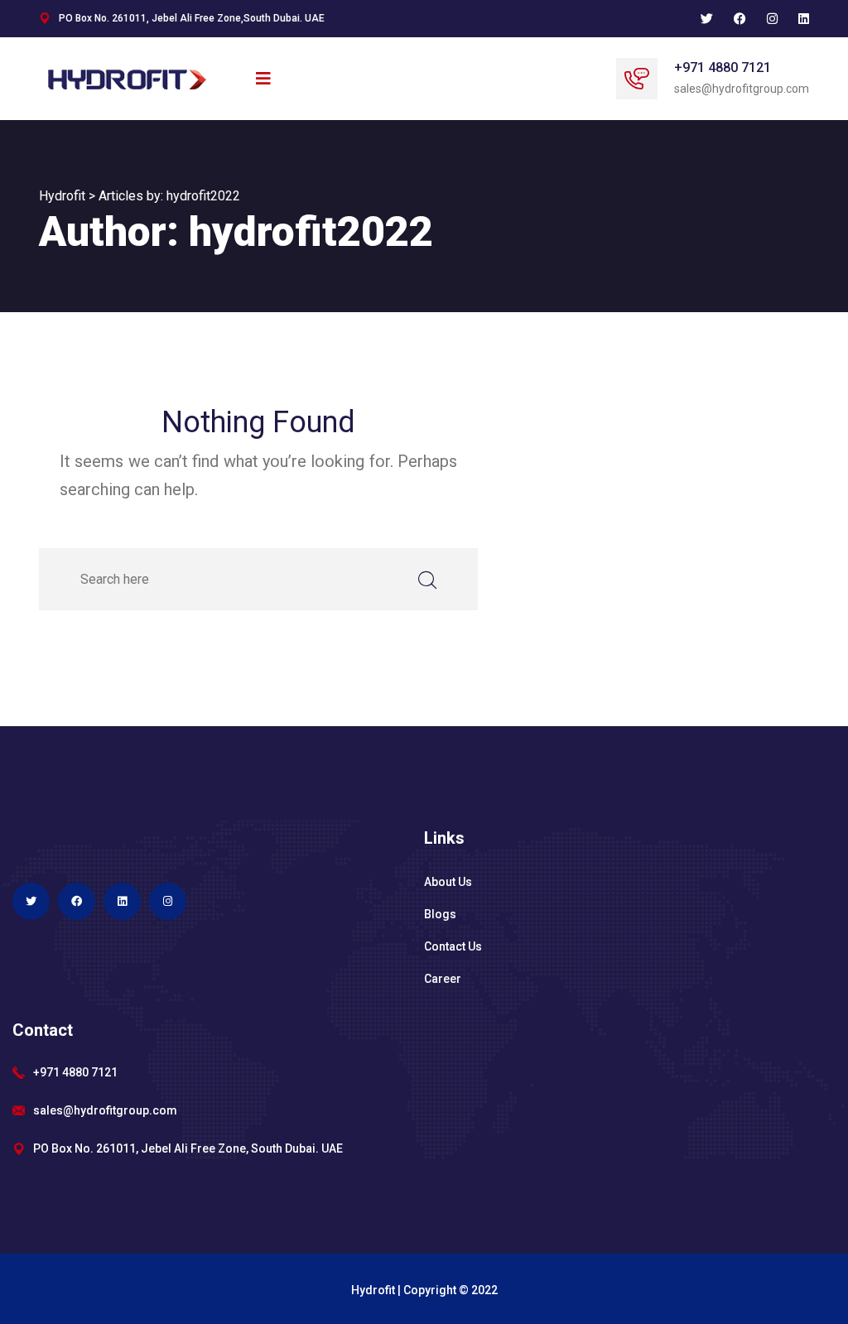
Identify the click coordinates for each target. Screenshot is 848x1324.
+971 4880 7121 (722, 67)
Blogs (440, 914)
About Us (448, 881)
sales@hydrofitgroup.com (105, 1110)
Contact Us (453, 946)
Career (442, 978)
